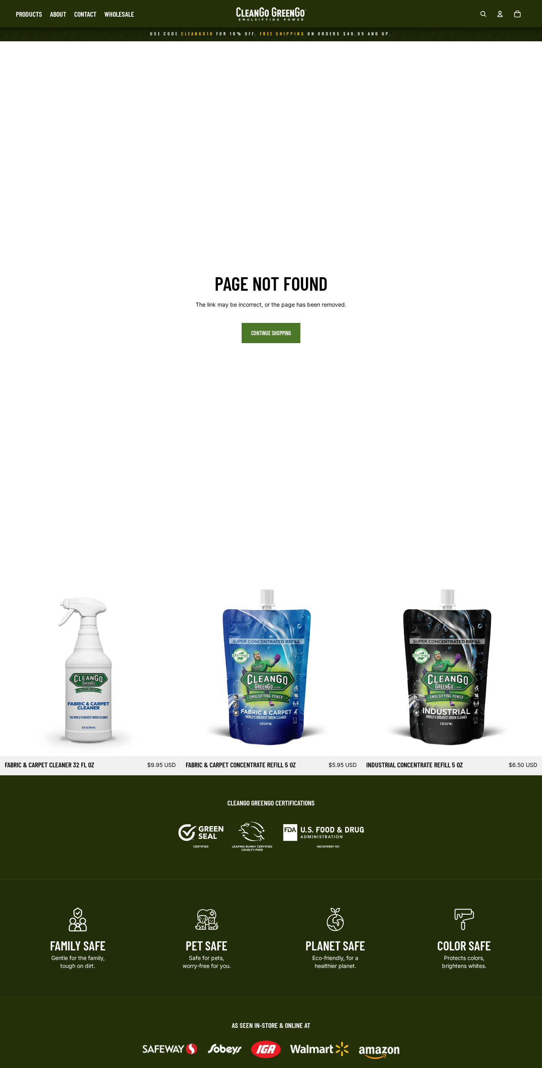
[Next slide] (169, 665)
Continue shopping (271, 333)
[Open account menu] (500, 14)
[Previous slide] (12, 665)
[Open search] (483, 14)
